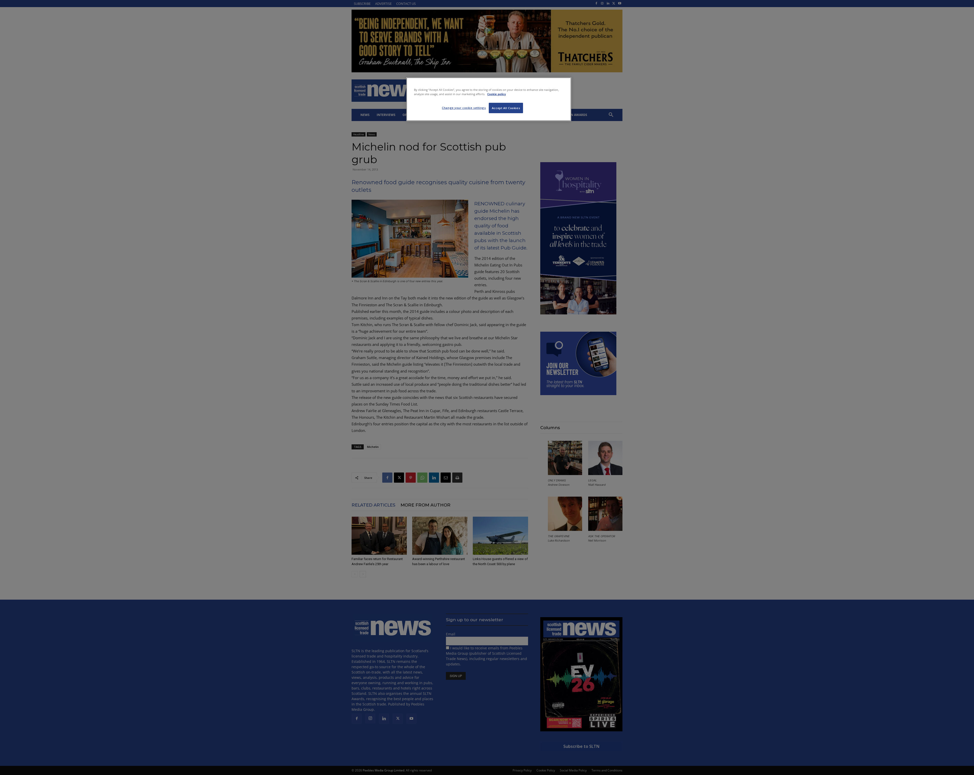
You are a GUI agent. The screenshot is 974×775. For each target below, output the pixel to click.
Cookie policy (496, 94)
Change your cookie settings (464, 108)
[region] (488, 99)
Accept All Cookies (506, 108)
